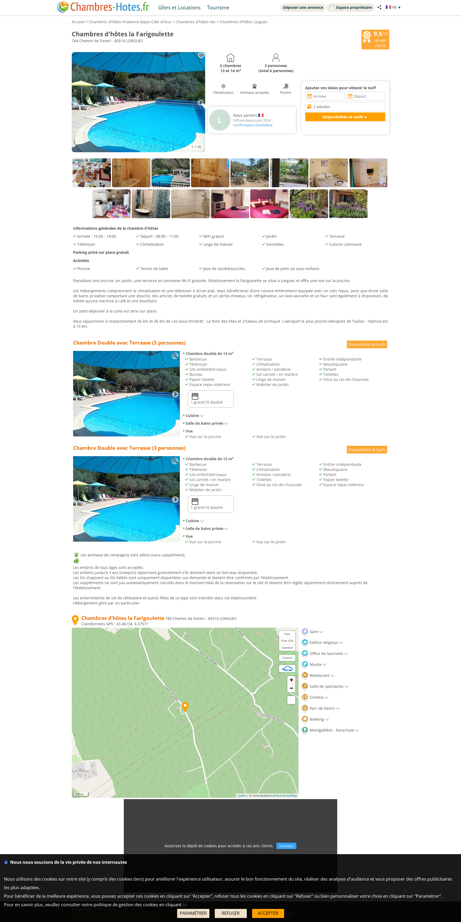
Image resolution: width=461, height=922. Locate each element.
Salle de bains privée (204, 423)
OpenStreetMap (286, 796)
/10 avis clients (381, 39)
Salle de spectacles (326, 686)
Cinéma (316, 697)
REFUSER (231, 913)
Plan (287, 634)
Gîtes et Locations (179, 7)
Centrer (287, 658)
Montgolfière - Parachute (331, 730)
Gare (313, 631)
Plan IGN (287, 641)
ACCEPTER (268, 913)
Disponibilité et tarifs (367, 344)
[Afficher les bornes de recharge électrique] (287, 668)
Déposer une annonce (303, 7)
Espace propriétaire (354, 7)
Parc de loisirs (322, 708)
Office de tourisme (326, 653)
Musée (315, 664)
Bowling (316, 719)
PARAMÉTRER (193, 913)
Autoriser (286, 845)
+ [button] (291, 680)
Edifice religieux (323, 642)
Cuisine (192, 415)
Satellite (287, 648)
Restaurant (319, 675)
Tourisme (218, 7)
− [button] (291, 688)
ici (185, 905)
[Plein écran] (291, 700)
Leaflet (241, 796)
